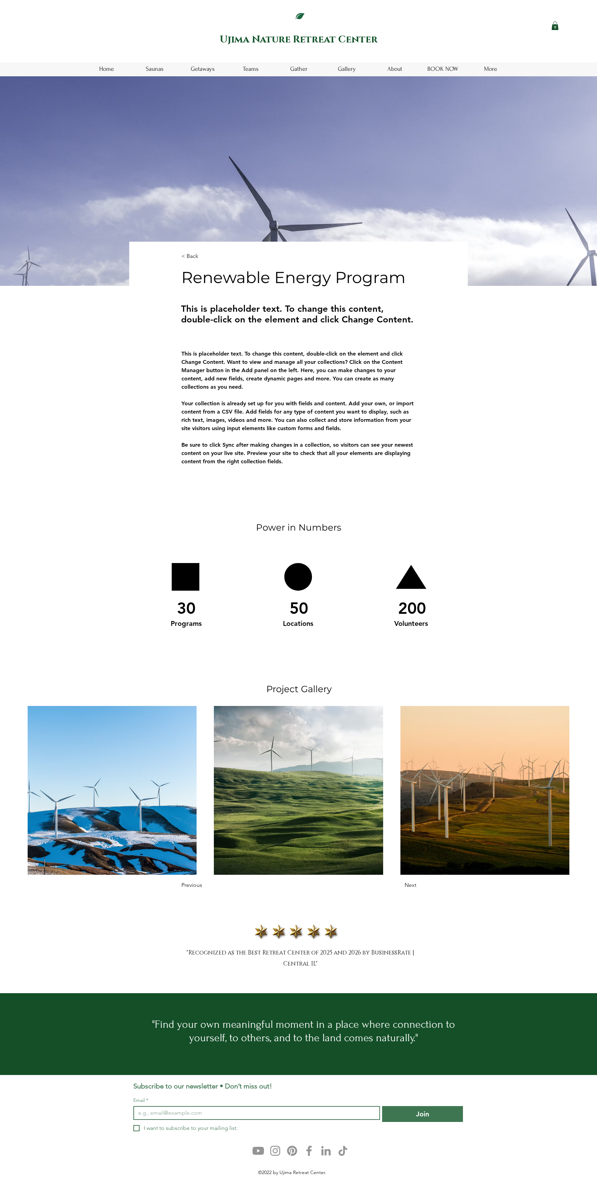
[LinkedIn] (326, 1151)
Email (140, 1100)
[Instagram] (275, 1151)
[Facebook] (309, 1151)
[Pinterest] (292, 1151)
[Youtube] (258, 1151)
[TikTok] (343, 1151)
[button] (555, 25)
